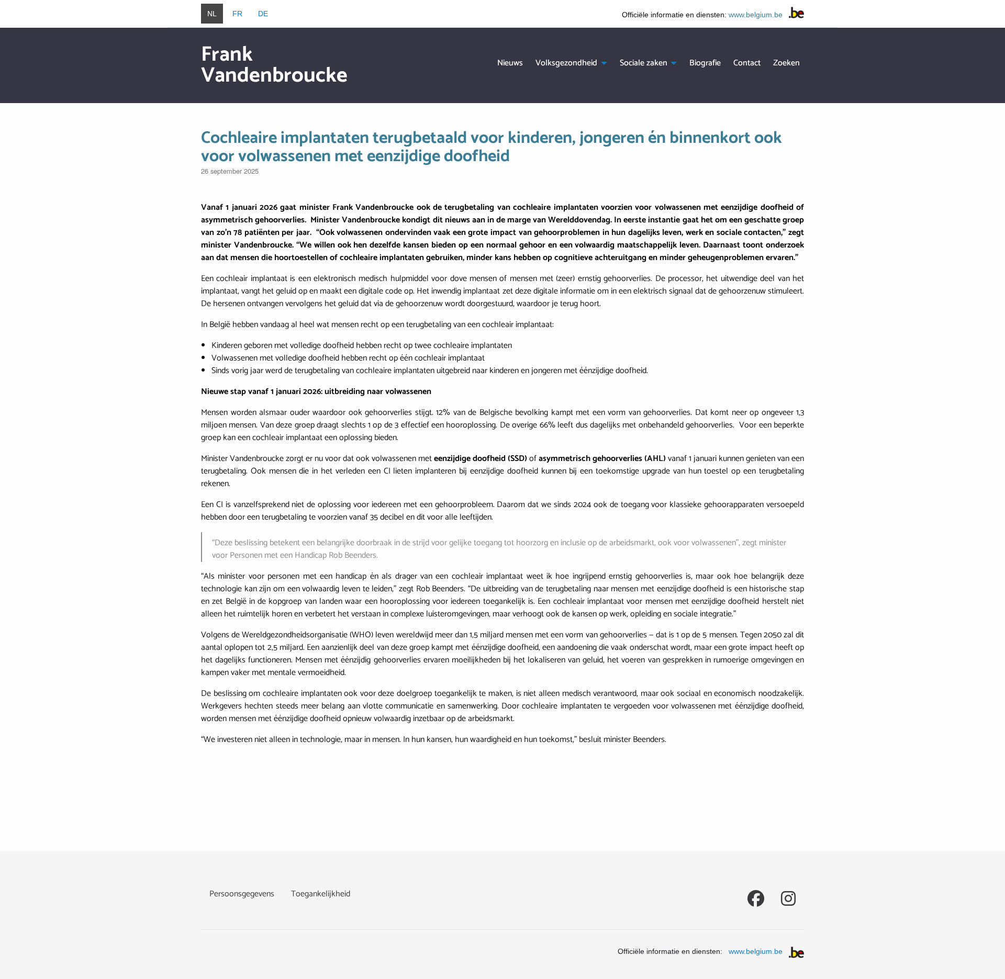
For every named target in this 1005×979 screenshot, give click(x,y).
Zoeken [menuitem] (786, 63)
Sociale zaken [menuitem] (643, 63)
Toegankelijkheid (320, 894)
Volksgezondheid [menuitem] (566, 63)
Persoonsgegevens (241, 894)
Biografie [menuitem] (705, 63)
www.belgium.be (756, 14)
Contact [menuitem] (747, 63)
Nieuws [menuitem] (510, 63)
